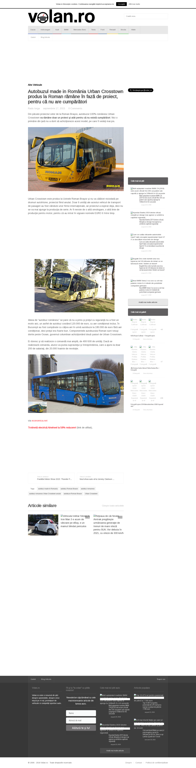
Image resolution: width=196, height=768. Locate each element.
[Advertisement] (98, 62)
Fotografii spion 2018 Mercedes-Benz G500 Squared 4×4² (147, 405)
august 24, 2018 (146, 205)
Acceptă (121, 4)
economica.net (39, 420)
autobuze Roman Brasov (73, 494)
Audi (57, 30)
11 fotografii (136, 339)
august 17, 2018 (146, 295)
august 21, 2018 (146, 273)
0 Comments (75, 108)
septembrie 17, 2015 (54, 108)
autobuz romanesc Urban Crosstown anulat (45, 494)
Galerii (33, 37)
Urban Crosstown (91, 494)
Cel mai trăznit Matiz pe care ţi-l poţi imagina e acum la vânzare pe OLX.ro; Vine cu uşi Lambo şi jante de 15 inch (153, 733)
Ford (102, 30)
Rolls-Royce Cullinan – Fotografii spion (143, 336)
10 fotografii (136, 373)
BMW (66, 30)
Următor (129, 525)
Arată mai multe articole (148, 302)
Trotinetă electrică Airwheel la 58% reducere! (52, 427)
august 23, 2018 (146, 227)
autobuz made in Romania (48, 489)
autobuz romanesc (88, 489)
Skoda (123, 30)
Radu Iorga (34, 108)
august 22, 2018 (146, 251)
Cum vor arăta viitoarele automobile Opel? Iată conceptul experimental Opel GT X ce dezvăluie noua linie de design (151, 245)
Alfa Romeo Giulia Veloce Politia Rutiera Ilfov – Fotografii (145, 369)
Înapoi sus (161, 679)
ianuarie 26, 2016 (150, 739)
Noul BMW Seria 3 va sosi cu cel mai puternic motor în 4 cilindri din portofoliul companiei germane (151, 290)
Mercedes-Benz (80, 30)
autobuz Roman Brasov (69, 489)
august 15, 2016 (150, 712)
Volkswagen (45, 30)
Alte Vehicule (35, 85)
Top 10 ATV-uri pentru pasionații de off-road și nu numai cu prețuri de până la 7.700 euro (152, 706)
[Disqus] (76, 571)
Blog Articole (45, 37)
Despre (128, 763)
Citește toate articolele (113, 506)
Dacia (33, 30)
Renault (112, 30)
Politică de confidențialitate (157, 763)
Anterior (22, 525)
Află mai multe (134, 4)
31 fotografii (136, 410)
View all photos (147, 339)
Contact (138, 763)
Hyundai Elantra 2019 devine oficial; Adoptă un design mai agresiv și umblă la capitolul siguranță (151, 222)
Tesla (93, 30)
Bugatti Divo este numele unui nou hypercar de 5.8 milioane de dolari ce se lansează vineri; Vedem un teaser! (152, 268)
